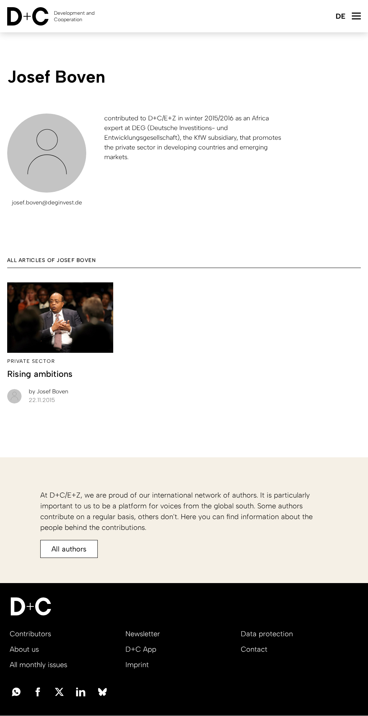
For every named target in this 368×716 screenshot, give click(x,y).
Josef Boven (48, 391)
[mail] (16, 691)
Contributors (30, 633)
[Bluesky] (102, 691)
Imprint (137, 664)
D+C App (140, 649)
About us (24, 649)
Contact (254, 649)
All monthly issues (38, 664)
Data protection (267, 633)
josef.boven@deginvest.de (47, 202)
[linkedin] (81, 691)
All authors (69, 549)
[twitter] (59, 691)
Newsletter (142, 633)
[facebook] (38, 691)
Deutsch (340, 16)
